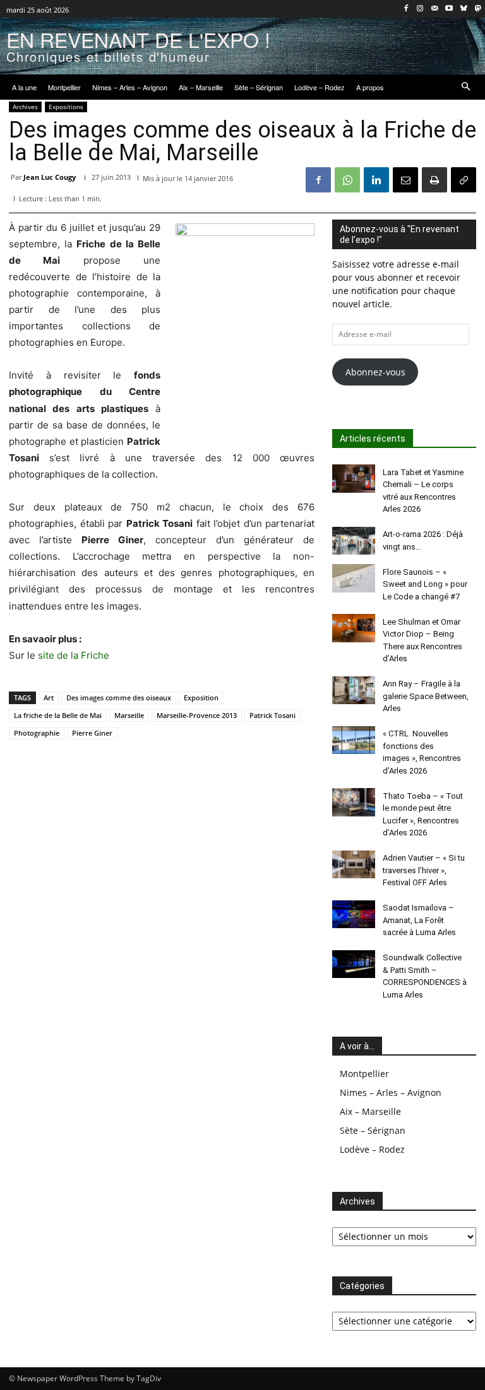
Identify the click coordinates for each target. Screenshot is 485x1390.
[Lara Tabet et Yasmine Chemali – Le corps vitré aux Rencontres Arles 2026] (353, 478)
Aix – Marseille (370, 1111)
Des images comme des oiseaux (118, 697)
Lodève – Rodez (372, 1149)
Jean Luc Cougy (49, 177)
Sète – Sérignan (372, 1130)
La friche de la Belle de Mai (58, 715)
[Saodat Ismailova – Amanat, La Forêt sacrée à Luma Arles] (353, 914)
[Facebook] (405, 9)
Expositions (66, 106)
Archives (25, 106)
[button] (466, 87)
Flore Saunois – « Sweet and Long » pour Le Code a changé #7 (425, 584)
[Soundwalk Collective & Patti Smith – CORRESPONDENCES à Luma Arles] (353, 964)
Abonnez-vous (375, 372)
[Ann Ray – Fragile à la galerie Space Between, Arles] (353, 690)
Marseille (129, 715)
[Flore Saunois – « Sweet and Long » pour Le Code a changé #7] (353, 578)
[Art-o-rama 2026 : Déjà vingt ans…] (353, 541)
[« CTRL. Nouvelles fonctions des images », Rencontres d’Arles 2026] (353, 740)
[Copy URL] (463, 179)
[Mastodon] (477, 9)
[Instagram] (420, 9)
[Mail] (435, 9)
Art (49, 697)
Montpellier (364, 1074)
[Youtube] (449, 9)
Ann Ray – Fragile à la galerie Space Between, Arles (426, 696)
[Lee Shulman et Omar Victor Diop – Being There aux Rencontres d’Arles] (353, 628)
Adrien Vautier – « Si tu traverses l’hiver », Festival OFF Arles (424, 870)
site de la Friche (73, 655)
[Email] (405, 179)
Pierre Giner (92, 733)
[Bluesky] (463, 9)
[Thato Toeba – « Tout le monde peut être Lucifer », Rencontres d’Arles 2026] (353, 802)
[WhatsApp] (347, 179)
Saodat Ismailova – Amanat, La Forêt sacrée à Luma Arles (419, 920)
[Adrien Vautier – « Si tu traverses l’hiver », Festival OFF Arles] (353, 864)
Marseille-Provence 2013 (197, 715)
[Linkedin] (376, 179)
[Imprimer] (434, 179)
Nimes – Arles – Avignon (390, 1092)
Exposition (201, 697)
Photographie (36, 733)
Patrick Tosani (272, 715)
